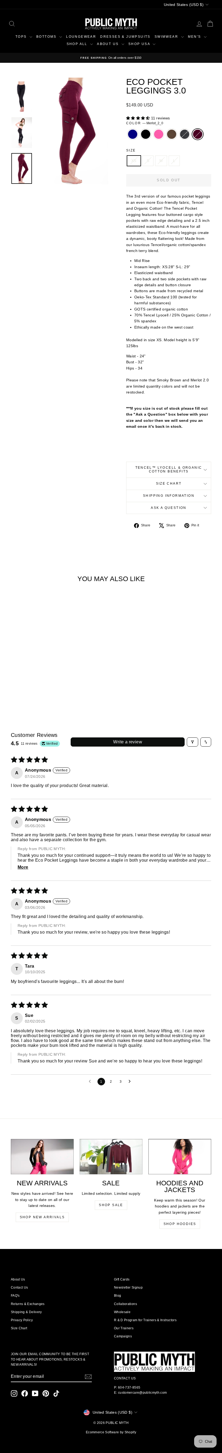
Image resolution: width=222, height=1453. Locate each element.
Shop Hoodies (180, 1224)
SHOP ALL (78, 44)
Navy (132, 134)
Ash (184, 134)
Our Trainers (123, 1328)
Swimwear (167, 37)
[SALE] (111, 1156)
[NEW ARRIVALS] (42, 1156)
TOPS (21, 37)
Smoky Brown (171, 134)
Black (145, 134)
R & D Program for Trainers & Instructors (145, 1320)
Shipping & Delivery (26, 1312)
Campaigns (123, 1336)
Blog (117, 1295)
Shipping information (168, 496)
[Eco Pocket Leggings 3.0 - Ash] (44, 687)
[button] (138, 118)
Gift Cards (122, 1279)
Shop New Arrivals (42, 1217)
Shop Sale (111, 1205)
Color (144, 123)
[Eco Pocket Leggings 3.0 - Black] (22, 687)
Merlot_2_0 (197, 134)
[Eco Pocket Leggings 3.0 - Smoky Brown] (37, 687)
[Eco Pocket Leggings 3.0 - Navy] (15, 687)
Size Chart (169, 483)
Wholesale (122, 1312)
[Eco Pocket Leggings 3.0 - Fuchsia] (29, 687)
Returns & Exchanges (28, 1304)
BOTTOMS (47, 37)
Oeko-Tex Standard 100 (155, 297)
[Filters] (192, 742)
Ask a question (169, 508)
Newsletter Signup (128, 1287)
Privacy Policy (22, 1320)
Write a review (127, 742)
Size (131, 150)
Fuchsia (158, 134)
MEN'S (195, 37)
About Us (18, 1279)
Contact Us (19, 1287)
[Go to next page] (131, 1081)
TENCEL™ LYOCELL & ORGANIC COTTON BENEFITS (168, 469)
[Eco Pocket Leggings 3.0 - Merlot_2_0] (51, 687)
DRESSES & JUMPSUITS (125, 37)
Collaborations (125, 1304)
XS (133, 160)
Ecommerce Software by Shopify (111, 1432)
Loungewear (81, 37)
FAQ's (15, 1295)
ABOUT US (108, 44)
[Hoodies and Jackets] (179, 1156)
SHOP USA (140, 44)
